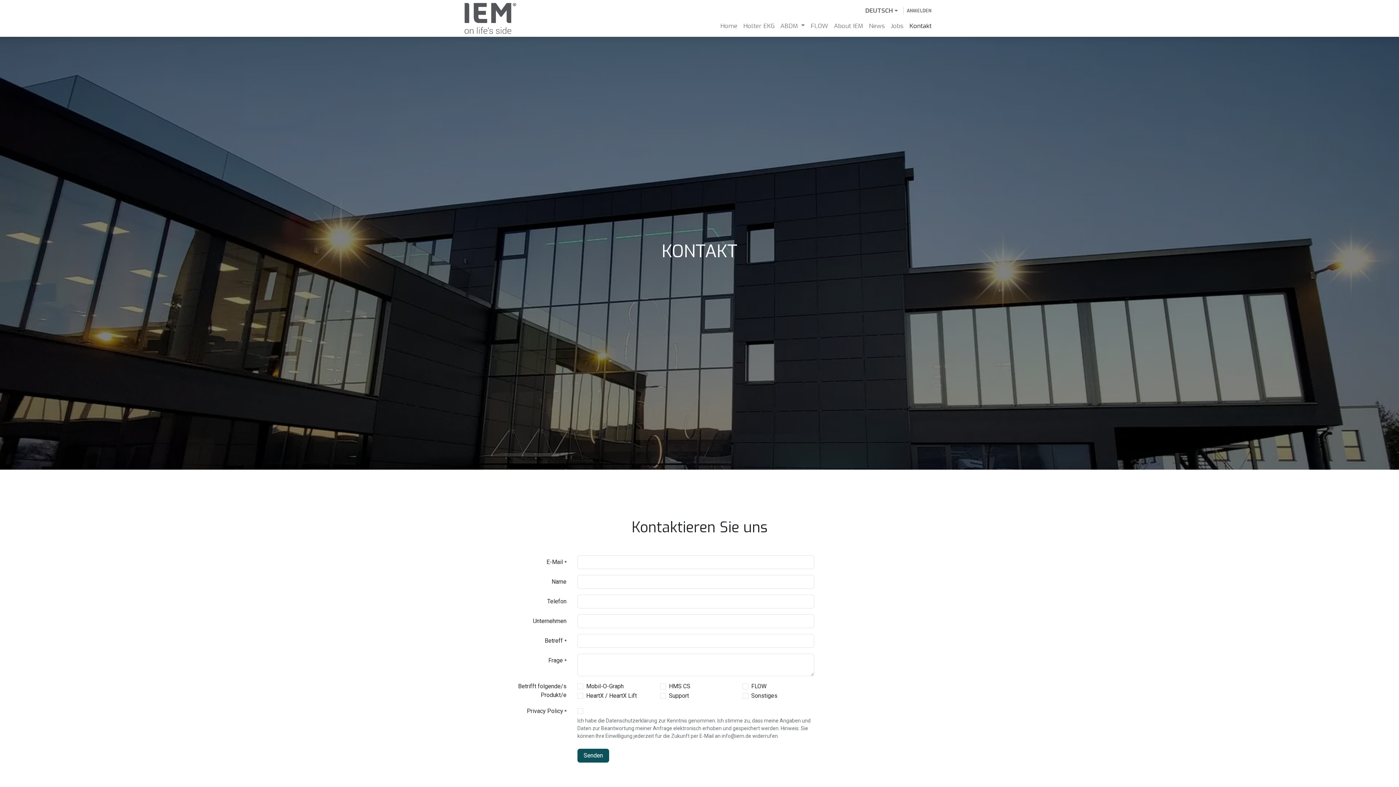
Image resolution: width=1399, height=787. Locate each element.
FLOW (759, 686)
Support (679, 695)
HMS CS (679, 686)
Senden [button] (593, 755)
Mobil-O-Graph (605, 686)
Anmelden (919, 11)
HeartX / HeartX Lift (611, 695)
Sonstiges (764, 695)
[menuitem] (728, 26)
